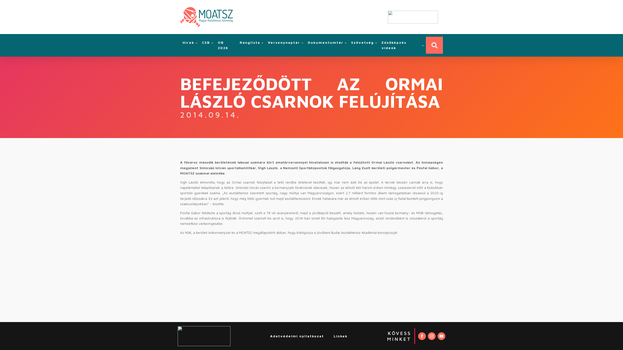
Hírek (188, 42)
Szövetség (362, 42)
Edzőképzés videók (394, 45)
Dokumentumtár (325, 42)
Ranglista (250, 42)
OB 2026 (223, 45)
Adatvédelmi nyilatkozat (297, 336)
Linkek (341, 336)
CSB (206, 42)
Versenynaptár (284, 42)
